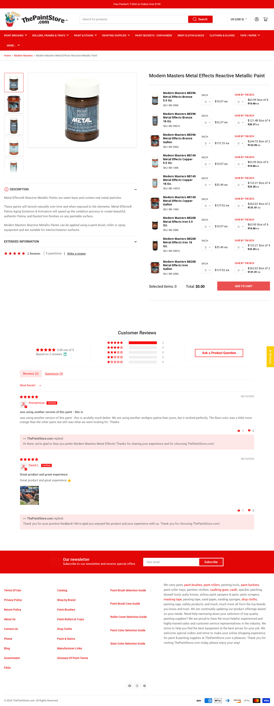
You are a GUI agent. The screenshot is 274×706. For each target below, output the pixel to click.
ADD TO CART (244, 286)
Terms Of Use (12, 590)
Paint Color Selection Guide (127, 630)
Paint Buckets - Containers (153, 35)
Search (202, 19)
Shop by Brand (66, 600)
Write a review (76, 253)
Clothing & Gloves (222, 35)
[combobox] (146, 19)
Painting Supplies (114, 35)
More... (11, 45)
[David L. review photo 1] (29, 495)
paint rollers (212, 585)
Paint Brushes (13, 35)
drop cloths (249, 599)
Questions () (54, 373)
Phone (8, 638)
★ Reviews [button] (270, 357)
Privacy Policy (13, 600)
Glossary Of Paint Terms (72, 658)
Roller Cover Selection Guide (128, 616)
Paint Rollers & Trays (70, 619)
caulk (233, 590)
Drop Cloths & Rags (191, 35)
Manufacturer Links (69, 648)
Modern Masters (23, 55)
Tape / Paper (248, 35)
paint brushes (193, 585)
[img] (29, 397)
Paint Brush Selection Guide (128, 590)
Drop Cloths (64, 629)
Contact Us (11, 629)
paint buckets (250, 585)
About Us (9, 619)
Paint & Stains (83, 35)
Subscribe (211, 562)
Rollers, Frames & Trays (48, 35)
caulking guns (219, 590)
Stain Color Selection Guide (127, 643)
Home (7, 55)
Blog (7, 648)
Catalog (62, 590)
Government (12, 658)
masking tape (173, 599)
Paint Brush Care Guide (125, 603)
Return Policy (12, 609)
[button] (14, 253)
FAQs (7, 667)
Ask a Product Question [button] (219, 353)
